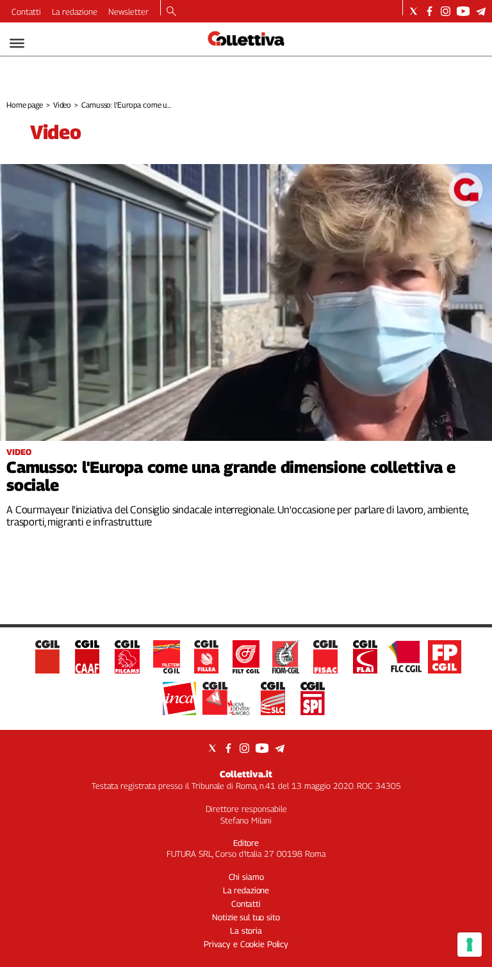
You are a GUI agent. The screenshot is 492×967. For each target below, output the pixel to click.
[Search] (171, 12)
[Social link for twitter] (413, 11)
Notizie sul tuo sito (245, 917)
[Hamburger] (17, 43)
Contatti (26, 11)
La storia (246, 930)
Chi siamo (246, 877)
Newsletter (128, 11)
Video (62, 105)
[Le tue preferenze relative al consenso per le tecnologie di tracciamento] (469, 944)
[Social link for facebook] (429, 11)
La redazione (74, 11)
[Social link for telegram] (481, 11)
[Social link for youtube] (463, 11)
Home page (24, 105)
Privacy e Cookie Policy (246, 944)
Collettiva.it (246, 773)
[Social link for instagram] (445, 11)
